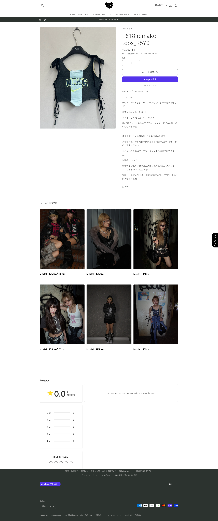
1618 (47, 515)
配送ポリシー (89, 515)
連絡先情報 (128, 515)
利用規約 (138, 515)
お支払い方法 (107, 475)
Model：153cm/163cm (62, 314)
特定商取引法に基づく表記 (126, 475)
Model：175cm (109, 239)
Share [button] (127, 187)
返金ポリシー (100, 515)
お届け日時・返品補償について (104, 471)
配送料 (130, 54)
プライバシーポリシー (90, 475)
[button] (42, 5)
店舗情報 (74, 471)
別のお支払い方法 (150, 85)
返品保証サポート (126, 471)
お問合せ (84, 471)
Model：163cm (155, 239)
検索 (67, 471)
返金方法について (143, 471)
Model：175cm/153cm (62, 239)
